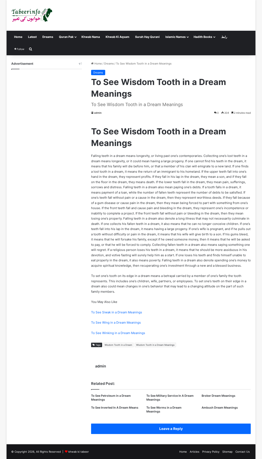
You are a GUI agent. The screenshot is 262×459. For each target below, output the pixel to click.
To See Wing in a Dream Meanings (116, 322)
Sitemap (227, 451)
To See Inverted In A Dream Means (114, 407)
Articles (194, 451)
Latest (32, 37)
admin (98, 112)
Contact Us (242, 451)
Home (18, 37)
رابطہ (223, 37)
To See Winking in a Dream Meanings (118, 333)
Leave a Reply (171, 429)
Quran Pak (66, 37)
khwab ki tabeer (78, 451)
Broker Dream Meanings (218, 395)
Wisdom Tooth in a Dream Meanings (155, 344)
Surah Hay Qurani (147, 37)
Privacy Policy (210, 451)
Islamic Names (175, 37)
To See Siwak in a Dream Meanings (116, 312)
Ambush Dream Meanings (220, 407)
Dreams (47, 37)
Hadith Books (203, 37)
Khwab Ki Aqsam (117, 37)
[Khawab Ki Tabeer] (31, 15)
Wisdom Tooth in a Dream (118, 344)
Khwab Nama (90, 37)
